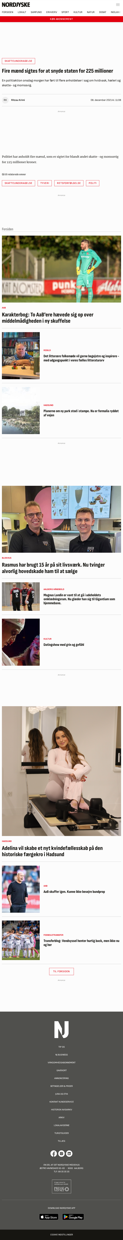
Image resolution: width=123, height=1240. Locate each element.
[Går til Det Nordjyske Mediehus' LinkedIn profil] (69, 1153)
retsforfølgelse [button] (69, 183)
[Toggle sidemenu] (118, 4)
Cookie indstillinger (61, 1234)
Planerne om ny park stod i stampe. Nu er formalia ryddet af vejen (81, 413)
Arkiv (61, 1117)
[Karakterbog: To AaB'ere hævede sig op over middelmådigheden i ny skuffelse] (61, 269)
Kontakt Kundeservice (61, 1101)
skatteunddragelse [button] (18, 61)
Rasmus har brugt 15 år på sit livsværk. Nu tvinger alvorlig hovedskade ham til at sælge (53, 568)
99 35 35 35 (63, 1171)
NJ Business (61, 1054)
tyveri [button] (44, 183)
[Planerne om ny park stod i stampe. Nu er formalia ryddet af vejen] (21, 410)
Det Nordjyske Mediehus (67, 1164)
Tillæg (61, 1141)
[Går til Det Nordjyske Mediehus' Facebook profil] (53, 1153)
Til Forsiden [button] (61, 971)
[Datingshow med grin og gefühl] (21, 642)
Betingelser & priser (61, 1086)
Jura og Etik (61, 1094)
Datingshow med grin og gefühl (64, 645)
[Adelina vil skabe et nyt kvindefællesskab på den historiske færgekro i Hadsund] (61, 771)
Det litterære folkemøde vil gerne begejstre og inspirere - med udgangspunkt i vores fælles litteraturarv (81, 358)
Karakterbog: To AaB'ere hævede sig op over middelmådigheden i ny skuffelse (47, 318)
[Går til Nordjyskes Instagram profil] (61, 1153)
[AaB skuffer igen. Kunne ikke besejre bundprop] (21, 889)
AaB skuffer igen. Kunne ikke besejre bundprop (74, 892)
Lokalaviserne (61, 1125)
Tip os (61, 1047)
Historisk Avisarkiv (61, 1109)
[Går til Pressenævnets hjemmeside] (61, 1186)
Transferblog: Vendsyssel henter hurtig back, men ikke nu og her (81, 943)
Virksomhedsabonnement (61, 1062)
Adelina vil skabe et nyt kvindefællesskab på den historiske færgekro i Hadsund (52, 851)
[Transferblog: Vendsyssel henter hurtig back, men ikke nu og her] (21, 940)
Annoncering (61, 1078)
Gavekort (62, 1070)
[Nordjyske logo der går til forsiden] (16, 4)
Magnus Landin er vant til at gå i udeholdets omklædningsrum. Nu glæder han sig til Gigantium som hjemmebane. (79, 599)
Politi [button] (93, 183)
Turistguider (61, 1133)
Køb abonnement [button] (61, 19)
